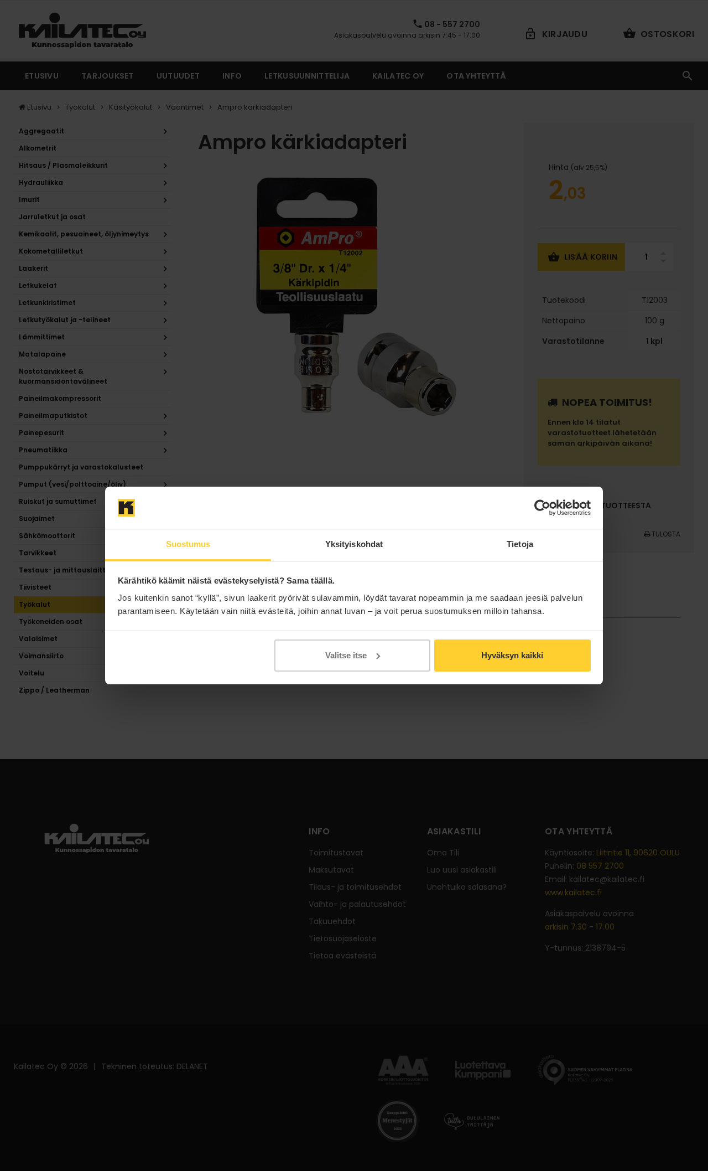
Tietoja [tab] (520, 544)
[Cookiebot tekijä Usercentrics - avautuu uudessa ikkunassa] (542, 507)
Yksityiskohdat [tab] (354, 544)
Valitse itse (346, 655)
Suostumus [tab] (188, 544)
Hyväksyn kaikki (512, 655)
